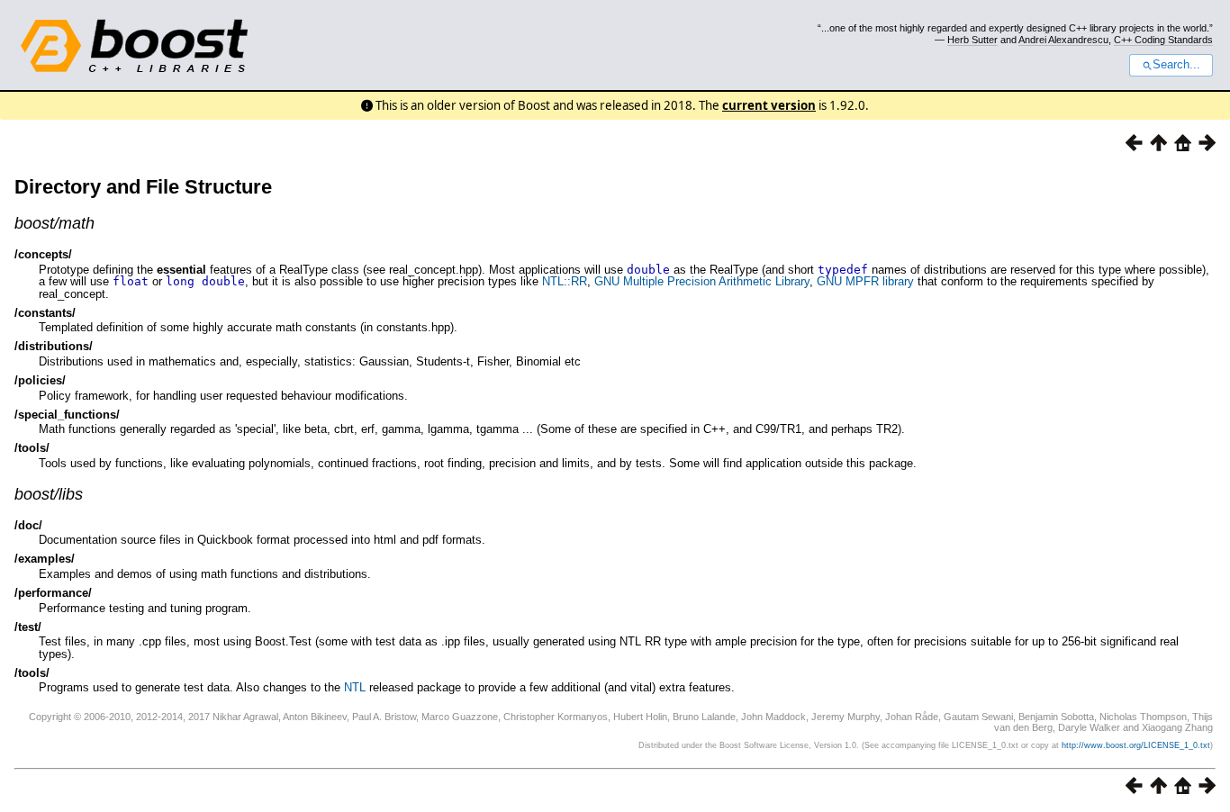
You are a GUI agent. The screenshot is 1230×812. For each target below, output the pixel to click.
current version (769, 105)
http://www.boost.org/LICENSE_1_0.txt (1136, 745)
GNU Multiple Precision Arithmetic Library (701, 281)
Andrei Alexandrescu (1063, 39)
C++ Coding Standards (1163, 39)
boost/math (54, 223)
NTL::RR (564, 281)
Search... (1176, 65)
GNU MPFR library (865, 281)
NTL (355, 687)
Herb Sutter (972, 39)
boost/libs (48, 494)
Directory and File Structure (143, 187)
